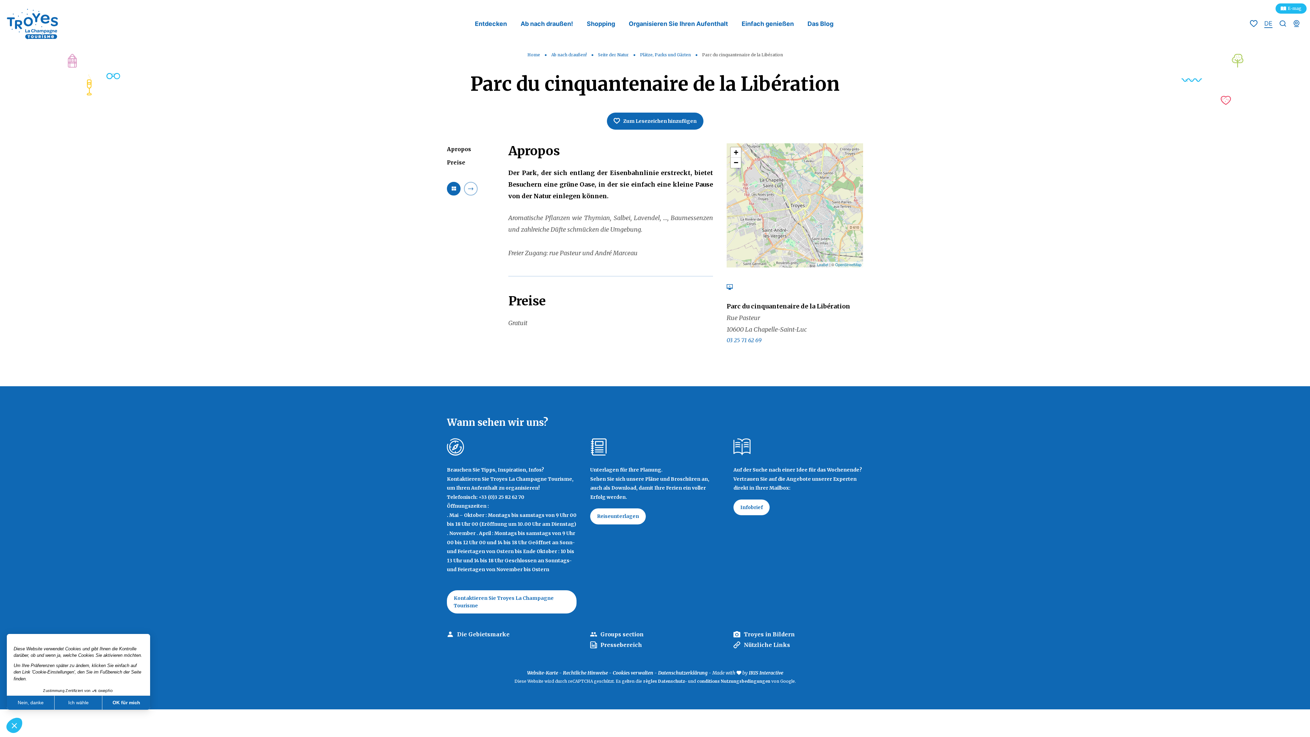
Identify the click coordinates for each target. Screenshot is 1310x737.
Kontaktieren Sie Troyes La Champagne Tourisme (504, 602)
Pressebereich (621, 644)
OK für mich (126, 702)
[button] (14, 725)
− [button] (736, 162)
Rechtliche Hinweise (585, 673)
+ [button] (736, 152)
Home (533, 54)
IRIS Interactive (766, 673)
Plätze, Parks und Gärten (666, 54)
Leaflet (822, 264)
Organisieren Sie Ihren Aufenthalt (678, 23)
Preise (456, 162)
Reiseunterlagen (618, 516)
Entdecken (491, 23)
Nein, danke (31, 702)
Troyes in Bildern (769, 634)
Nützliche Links (767, 644)
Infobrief (751, 507)
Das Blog (820, 23)
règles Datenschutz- (665, 681)
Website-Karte (542, 673)
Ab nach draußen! (547, 23)
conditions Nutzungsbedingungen (733, 681)
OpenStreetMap (848, 264)
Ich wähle (78, 702)
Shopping (601, 23)
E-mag (1294, 8)
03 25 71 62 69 (744, 340)
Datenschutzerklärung (683, 673)
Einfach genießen (768, 23)
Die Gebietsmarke (483, 634)
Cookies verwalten (633, 673)
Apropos (459, 149)
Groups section (622, 634)
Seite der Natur (614, 54)
